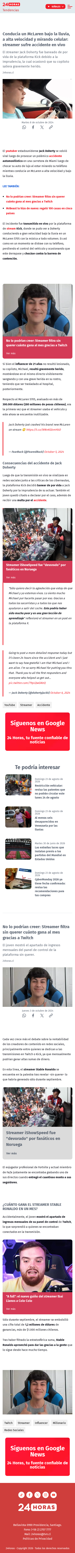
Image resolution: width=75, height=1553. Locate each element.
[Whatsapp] (24, 127)
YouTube (9, 705)
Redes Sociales (14, 1430)
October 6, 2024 (60, 693)
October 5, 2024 (54, 452)
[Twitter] (42, 127)
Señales (56, 6)
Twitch (8, 1423)
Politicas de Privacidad (37, 1538)
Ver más (11, 353)
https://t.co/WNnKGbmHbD (43, 429)
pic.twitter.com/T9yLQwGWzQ (27, 683)
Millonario (59, 1423)
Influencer (41, 1423)
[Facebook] (33, 127)
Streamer (26, 705)
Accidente (43, 705)
